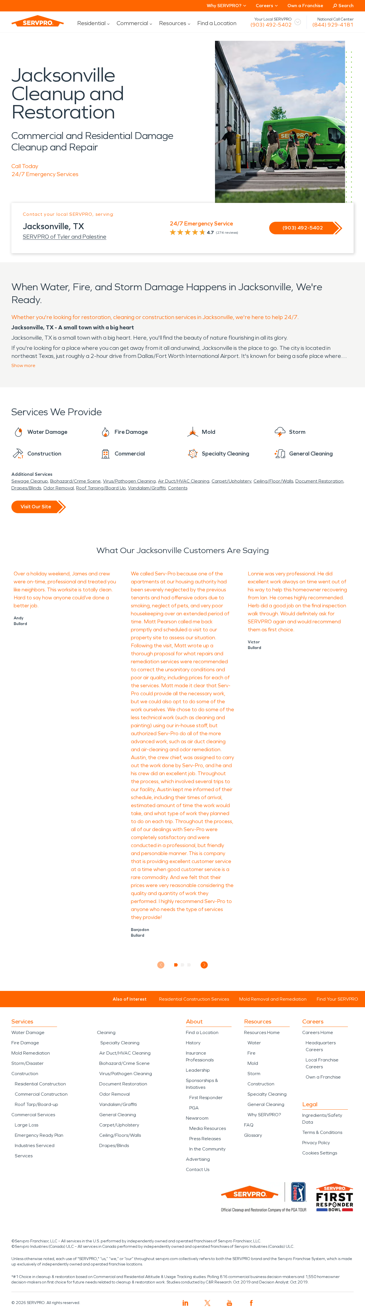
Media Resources (207, 1128)
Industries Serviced (34, 1145)
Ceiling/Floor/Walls (273, 481)
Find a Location (216, 23)
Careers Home (317, 1032)
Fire (252, 1053)
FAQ (249, 1125)
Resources (172, 23)
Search (346, 5)
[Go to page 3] (189, 965)
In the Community (207, 1149)
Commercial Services (33, 1114)
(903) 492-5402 (271, 25)
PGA (194, 1108)
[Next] (204, 965)
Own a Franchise (305, 5)
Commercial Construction (41, 1094)
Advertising (198, 1159)
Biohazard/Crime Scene (75, 481)
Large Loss (26, 1125)
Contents (177, 488)
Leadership (198, 1070)
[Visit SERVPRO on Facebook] (251, 1303)
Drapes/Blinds (26, 488)
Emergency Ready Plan (39, 1135)
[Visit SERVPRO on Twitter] (207, 1303)
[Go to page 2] (182, 965)
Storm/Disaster (27, 1063)
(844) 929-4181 (333, 25)
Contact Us (197, 1169)
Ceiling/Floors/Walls (120, 1135)
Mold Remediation (30, 1053)
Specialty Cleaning (119, 1042)
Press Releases (205, 1138)
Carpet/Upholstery (231, 481)
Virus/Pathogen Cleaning (129, 481)
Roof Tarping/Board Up (101, 488)
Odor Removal (58, 488)
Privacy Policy (316, 1142)
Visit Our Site (36, 506)
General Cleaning (117, 1114)
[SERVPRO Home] (37, 21)
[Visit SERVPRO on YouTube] (229, 1303)
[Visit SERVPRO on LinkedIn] (185, 1303)
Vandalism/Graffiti (147, 488)
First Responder (206, 1097)
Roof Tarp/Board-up (36, 1104)
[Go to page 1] (176, 965)
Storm (254, 1073)
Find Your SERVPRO (337, 999)
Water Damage (27, 1032)
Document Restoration (319, 481)
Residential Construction (40, 1084)
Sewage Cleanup (29, 481)
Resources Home (262, 1032)
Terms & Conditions (322, 1132)
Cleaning (106, 1032)
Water (254, 1042)
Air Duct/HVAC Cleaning (183, 481)
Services (24, 1155)
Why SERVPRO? (264, 1114)
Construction (24, 1073)
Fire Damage (25, 1042)
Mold (253, 1063)
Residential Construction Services (194, 999)
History (193, 1042)
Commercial (132, 23)
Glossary (253, 1135)
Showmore (23, 365)
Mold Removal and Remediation (273, 999)
